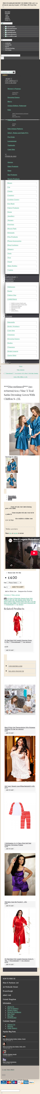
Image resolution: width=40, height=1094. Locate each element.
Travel (10, 262)
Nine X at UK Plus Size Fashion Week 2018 (14, 1046)
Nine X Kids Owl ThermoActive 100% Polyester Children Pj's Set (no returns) (20, 728)
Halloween (11, 287)
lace (28, 601)
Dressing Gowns (14, 97)
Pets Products (13, 237)
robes (5, 603)
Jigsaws (10, 220)
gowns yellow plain (9, 601)
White (28, 600)
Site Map (10, 1016)
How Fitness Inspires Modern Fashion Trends (14, 1039)
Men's (10, 101)
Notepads (11, 233)
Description (12, 496)
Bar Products (12, 175)
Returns (10, 1026)
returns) (21, 604)
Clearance (11, 347)
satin (16, 600)
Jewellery (11, 216)
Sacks (13, 309)
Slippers (11, 249)
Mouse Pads (12, 228)
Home (10, 212)
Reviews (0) (12, 498)
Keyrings (11, 224)
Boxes (10, 183)
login (10, 533)
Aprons (10, 162)
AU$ (8, 43)
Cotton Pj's (15, 92)
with (25, 601)
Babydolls (11, 322)
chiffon (14, 603)
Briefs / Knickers (13, 326)
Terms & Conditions (14, 1012)
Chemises (11, 335)
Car (9, 187)
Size (5, 582)
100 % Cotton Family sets (19, 303)
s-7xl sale (32, 601)
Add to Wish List (10, 591)
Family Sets (12, 120)
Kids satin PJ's (16, 116)
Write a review (15, 595)
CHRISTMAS (12, 299)
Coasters (11, 195)
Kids (9, 110)
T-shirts (10, 270)
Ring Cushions (13, 245)
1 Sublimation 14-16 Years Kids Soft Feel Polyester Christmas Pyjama (18, 844)
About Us (10, 1007)
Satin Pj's (14, 94)
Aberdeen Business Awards (9, 1054)
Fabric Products (13, 208)
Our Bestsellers (15, 666)
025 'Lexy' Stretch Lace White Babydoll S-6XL (20, 786)
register (16, 533)
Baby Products (13, 166)
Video (10, 499)
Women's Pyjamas (14, 89)
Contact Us (11, 1025)
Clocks (10, 191)
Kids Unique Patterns (15, 129)
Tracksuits (11, 145)
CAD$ (8, 45)
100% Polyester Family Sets (19, 304)
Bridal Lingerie (13, 351)
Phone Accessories (14, 241)
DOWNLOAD (11, 1018)
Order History (12, 1028)
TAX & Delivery (12, 1008)
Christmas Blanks (17, 306)
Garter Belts (12, 355)
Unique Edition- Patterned (17, 106)
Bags (9, 170)
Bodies (10, 343)
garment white (20, 601)
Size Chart (11, 1014)
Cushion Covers (13, 199)
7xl (31, 600)
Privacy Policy (12, 1010)
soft (13, 600)
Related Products (16, 671)
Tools (9, 253)
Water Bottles (12, 266)
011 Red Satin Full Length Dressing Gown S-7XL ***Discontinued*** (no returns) (18, 641)
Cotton (14, 115)
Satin (13, 125)
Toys (9, 257)
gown (24, 600)
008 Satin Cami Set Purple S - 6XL (16, 902)
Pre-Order (11, 137)
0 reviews (7, 595)
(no (17, 604)
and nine (9, 603)
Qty (5, 587)
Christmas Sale (16, 307)
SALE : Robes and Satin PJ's (18, 133)
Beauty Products (14, 179)
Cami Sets (11, 149)
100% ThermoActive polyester (20, 113)
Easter (10, 291)
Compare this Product (25, 591)
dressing (20, 600)
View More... (15, 310)
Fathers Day (12, 295)
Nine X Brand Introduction (9, 1062)
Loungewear (12, 141)
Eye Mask (11, 204)
